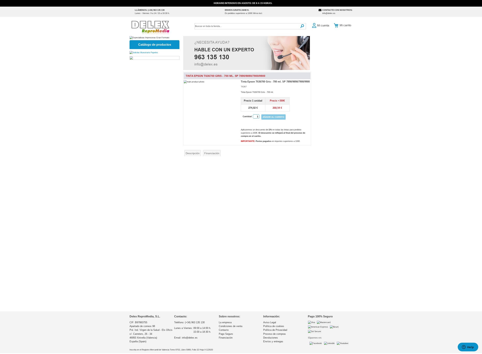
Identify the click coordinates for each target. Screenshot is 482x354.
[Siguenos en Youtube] (342, 343)
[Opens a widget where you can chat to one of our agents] (468, 347)
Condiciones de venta (230, 326)
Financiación (211, 153)
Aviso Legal (269, 322)
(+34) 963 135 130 (195, 322)
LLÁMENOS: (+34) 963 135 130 (150, 10)
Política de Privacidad (275, 330)
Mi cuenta (323, 25)
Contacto (224, 330)
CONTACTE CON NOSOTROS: (337, 10)
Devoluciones (270, 337)
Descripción (193, 153)
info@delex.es (328, 13)
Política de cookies (273, 326)
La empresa (225, 322)
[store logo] (150, 27)
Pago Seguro (226, 333)
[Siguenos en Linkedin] (329, 343)
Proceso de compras (274, 333)
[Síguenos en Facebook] (315, 343)
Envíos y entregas (273, 341)
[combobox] (250, 26)
